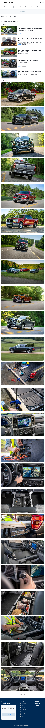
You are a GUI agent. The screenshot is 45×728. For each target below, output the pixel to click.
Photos (20, 6)
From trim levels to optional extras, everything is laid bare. (30, 32)
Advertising (37, 703)
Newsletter (31, 6)
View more (22, 694)
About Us (37, 701)
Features (10, 6)
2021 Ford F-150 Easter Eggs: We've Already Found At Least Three (30, 51)
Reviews (6, 6)
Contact (37, 705)
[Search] (40, 2)
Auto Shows (25, 6)
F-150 (10, 16)
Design (19, 44)
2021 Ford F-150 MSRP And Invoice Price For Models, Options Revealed (30, 29)
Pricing (19, 33)
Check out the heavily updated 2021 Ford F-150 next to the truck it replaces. (30, 75)
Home (2, 16)
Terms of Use (10, 718)
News (2, 6)
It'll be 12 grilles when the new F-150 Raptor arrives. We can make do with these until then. (30, 43)
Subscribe (9, 714)
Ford (6, 16)
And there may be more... (23, 53)
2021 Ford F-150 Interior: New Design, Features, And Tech (28, 61)
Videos (16, 6)
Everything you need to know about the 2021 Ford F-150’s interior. (29, 64)
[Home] (8, 2)
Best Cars (37, 6)
